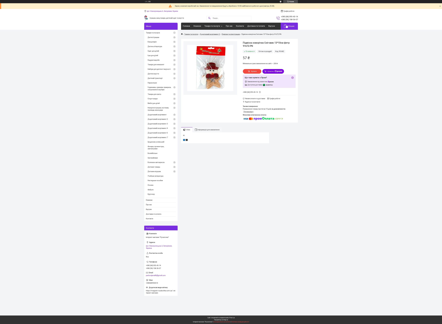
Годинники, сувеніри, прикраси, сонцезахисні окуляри (159, 88)
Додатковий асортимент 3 (158, 124)
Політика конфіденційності (240, 322)
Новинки (197, 26)
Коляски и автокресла (156, 162)
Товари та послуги (212, 26)
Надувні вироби (154, 60)
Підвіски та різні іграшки (231, 34)
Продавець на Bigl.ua (221, 320)
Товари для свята (154, 94)
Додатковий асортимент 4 (158, 128)
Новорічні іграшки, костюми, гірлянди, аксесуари (158, 109)
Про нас (229, 26)
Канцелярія (152, 42)
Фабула (150, 190)
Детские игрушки (154, 171)
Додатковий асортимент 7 (158, 137)
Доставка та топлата (256, 26)
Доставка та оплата (153, 214)
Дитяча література (155, 46)
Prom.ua (232, 317)
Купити (254, 71)
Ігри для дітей (153, 55)
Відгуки (271, 26)
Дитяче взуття (153, 74)
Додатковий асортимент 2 (210, 34)
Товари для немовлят (156, 64)
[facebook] (184, 140)
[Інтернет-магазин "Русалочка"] (146, 18)
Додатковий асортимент (157, 115)
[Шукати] (209, 18)
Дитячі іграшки (153, 37)
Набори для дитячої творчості (159, 69)
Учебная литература (155, 176)
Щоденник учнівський (156, 142)
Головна (186, 26)
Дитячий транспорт (155, 78)
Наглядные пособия (155, 180)
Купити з (271, 71)
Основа (150, 185)
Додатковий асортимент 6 (158, 133)
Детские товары (154, 167)
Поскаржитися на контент (222, 322)
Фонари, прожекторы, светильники (156, 148)
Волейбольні (152, 153)
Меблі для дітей (154, 103)
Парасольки (152, 83)
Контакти (240, 26)
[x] (187, 140)
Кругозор (151, 194)
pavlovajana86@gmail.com (156, 275)
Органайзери (153, 158)
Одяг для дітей (153, 51)
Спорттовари (153, 99)
